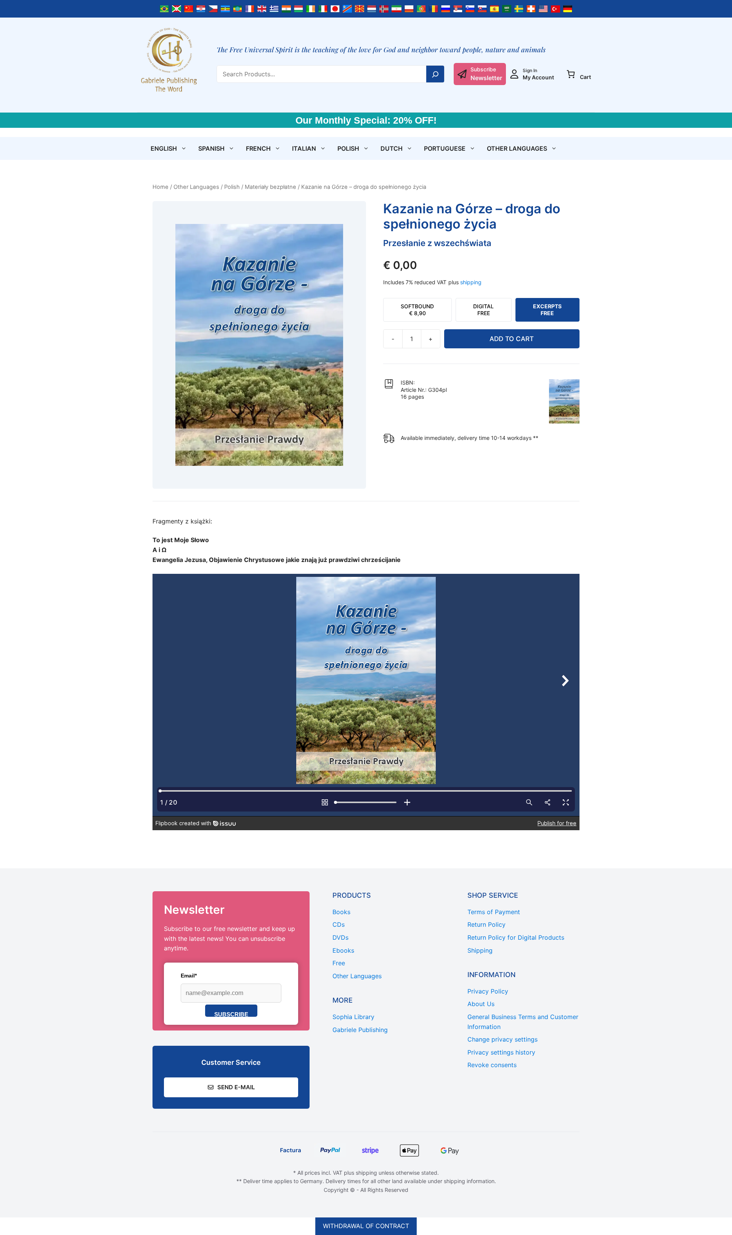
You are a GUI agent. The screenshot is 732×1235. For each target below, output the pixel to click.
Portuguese (445, 148)
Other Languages (517, 148)
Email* (189, 976)
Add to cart (512, 339)
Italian (304, 148)
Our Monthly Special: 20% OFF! (366, 120)
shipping (471, 282)
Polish (348, 148)
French (258, 148)
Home (160, 187)
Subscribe (231, 1014)
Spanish (211, 148)
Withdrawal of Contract (366, 1226)
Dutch (391, 148)
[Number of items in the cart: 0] (571, 74)
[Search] (435, 74)
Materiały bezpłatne (270, 187)
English (164, 148)
